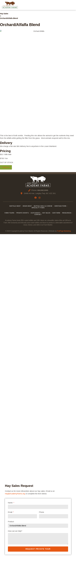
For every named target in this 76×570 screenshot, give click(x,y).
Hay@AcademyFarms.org (15, 494)
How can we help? (15, 531)
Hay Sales (4, 14)
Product (11, 522)
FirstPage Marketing (64, 231)
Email (10, 512)
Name (10, 503)
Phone (41, 512)
